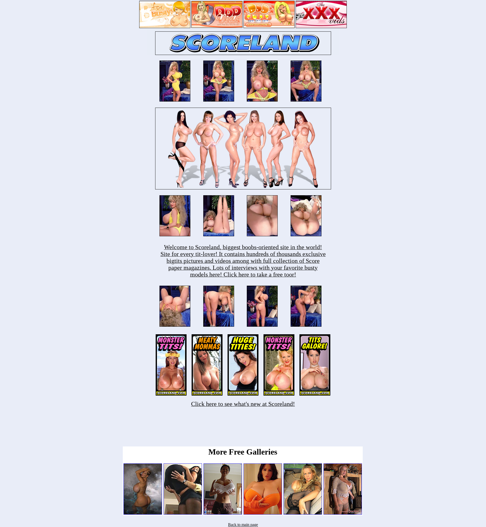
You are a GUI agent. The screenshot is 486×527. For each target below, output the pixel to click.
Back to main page (243, 524)
